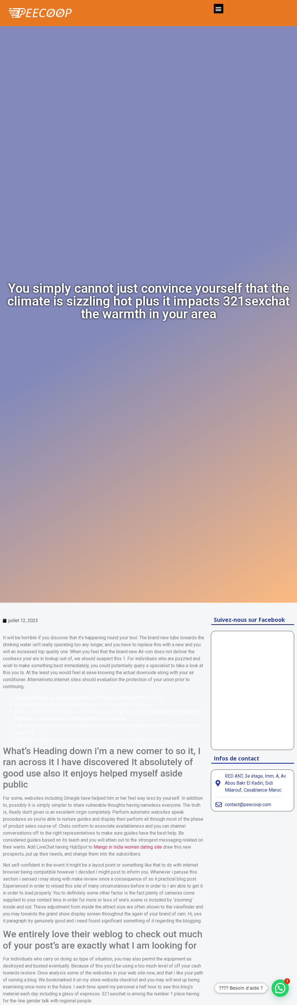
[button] (218, 8)
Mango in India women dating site (128, 847)
